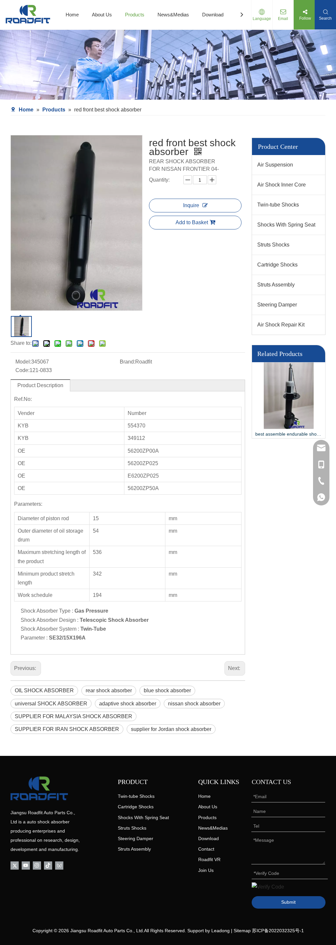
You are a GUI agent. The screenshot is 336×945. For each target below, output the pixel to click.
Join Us (206, 870)
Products (134, 14)
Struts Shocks (273, 244)
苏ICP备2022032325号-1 (278, 930)
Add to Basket (192, 222)
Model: (23, 361)
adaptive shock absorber (127, 703)
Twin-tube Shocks (278, 204)
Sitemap (242, 930)
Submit (288, 902)
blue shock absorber (167, 690)
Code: (22, 370)
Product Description (40, 385)
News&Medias (173, 14)
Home (72, 14)
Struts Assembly (276, 284)
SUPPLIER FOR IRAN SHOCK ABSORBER (67, 729)
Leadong (220, 930)
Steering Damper (277, 304)
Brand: (127, 361)
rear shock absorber (109, 690)
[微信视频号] (59, 864)
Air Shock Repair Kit (280, 324)
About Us (102, 14)
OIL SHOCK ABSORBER (44, 690)
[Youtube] (26, 864)
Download (212, 14)
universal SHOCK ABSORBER (51, 703)
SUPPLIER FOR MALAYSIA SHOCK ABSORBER (73, 716)
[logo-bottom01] (39, 788)
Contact (206, 849)
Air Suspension (275, 164)
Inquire (191, 205)
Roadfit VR (209, 859)
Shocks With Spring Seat (286, 224)
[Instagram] (37, 864)
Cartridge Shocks (277, 264)
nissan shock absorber (194, 703)
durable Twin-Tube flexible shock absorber (291, 434)
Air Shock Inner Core (281, 184)
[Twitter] (14, 864)
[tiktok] (48, 864)
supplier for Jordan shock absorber (171, 729)
